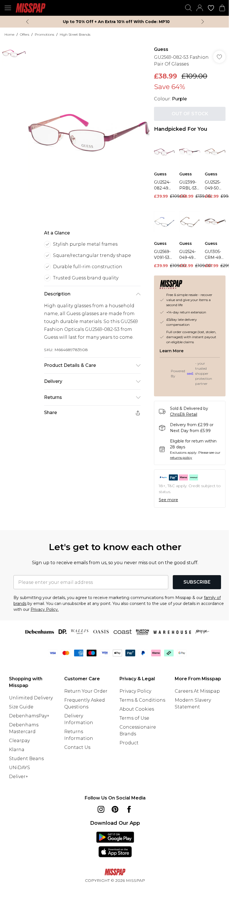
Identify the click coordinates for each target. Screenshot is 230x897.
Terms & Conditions (142, 700)
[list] (89, 133)
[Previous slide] (27, 21)
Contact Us (77, 747)
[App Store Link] (115, 844)
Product (129, 742)
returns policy (181, 457)
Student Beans (26, 758)
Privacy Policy (135, 691)
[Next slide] (202, 21)
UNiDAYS (19, 767)
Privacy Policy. (45, 609)
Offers (24, 34)
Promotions (44, 34)
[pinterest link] (115, 809)
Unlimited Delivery (31, 698)
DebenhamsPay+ (29, 715)
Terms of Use (134, 718)
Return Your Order (85, 691)
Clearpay (19, 740)
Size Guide (21, 707)
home (9, 34)
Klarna (16, 749)
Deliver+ (18, 776)
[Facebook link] (129, 809)
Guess (161, 49)
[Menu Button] (7, 7)
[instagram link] (101, 809)
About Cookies (136, 709)
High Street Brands (75, 34)
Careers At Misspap (197, 691)
